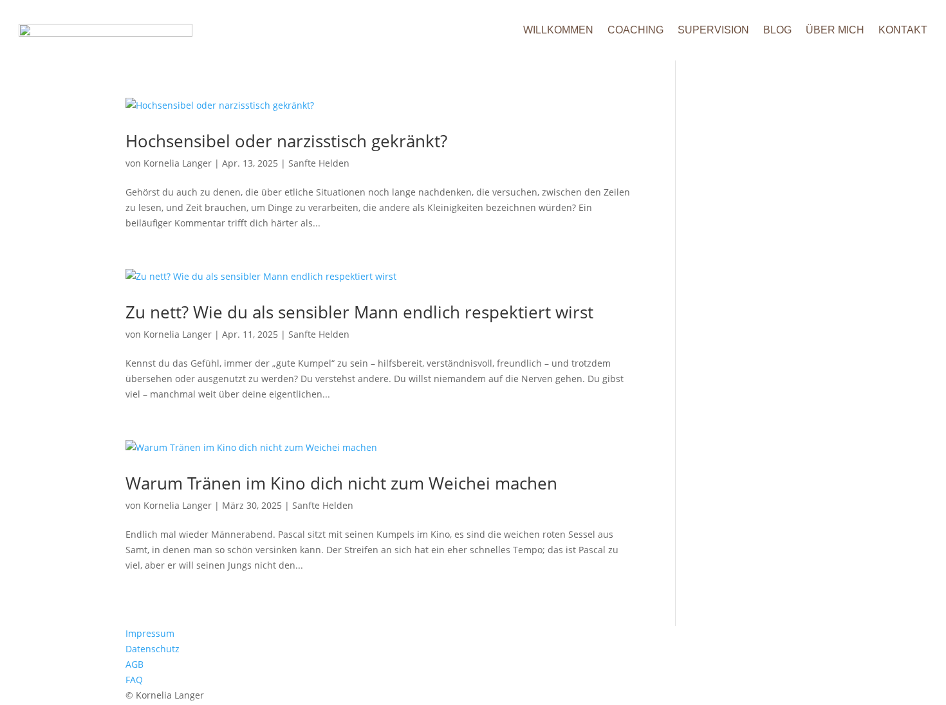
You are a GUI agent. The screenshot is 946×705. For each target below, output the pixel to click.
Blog (777, 29)
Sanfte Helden (318, 163)
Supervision (713, 29)
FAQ (134, 679)
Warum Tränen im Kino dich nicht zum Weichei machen (341, 483)
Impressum (149, 633)
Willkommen (558, 29)
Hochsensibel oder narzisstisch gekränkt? (286, 140)
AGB (134, 664)
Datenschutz (152, 649)
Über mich (835, 29)
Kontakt (902, 29)
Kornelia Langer (178, 163)
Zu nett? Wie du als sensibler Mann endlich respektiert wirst (359, 312)
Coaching (635, 29)
